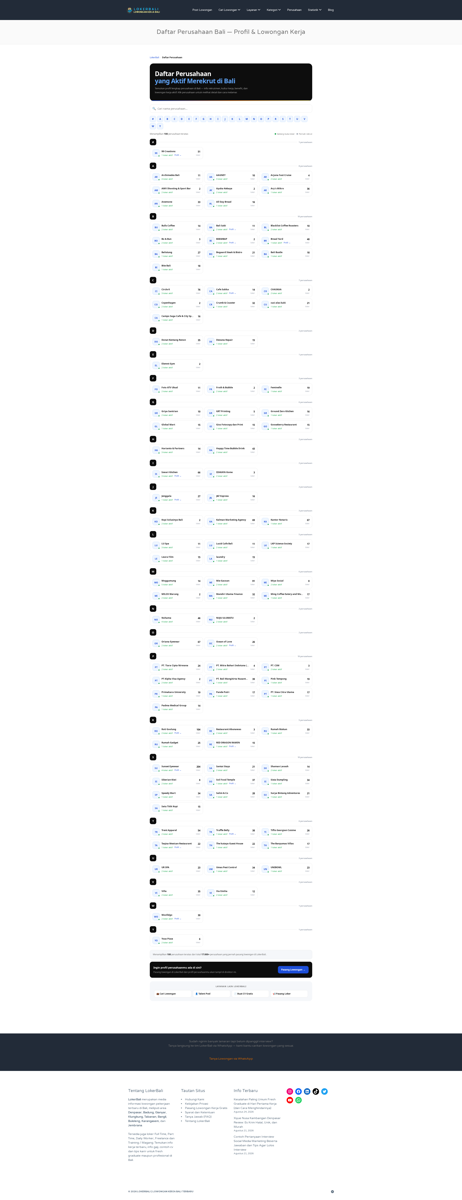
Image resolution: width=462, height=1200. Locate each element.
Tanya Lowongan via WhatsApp (231, 1058)
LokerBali (154, 57)
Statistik (313, 10)
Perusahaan (294, 10)
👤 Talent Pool (202, 993)
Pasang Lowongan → (293, 969)
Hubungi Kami (194, 1099)
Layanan (252, 10)
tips (136, 1151)
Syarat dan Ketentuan (200, 1112)
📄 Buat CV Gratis (243, 993)
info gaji (153, 1147)
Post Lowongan (202, 10)
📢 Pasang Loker (282, 993)
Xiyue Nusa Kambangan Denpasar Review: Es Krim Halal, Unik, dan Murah (257, 1122)
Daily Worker (145, 1138)
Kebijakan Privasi (196, 1104)
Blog (331, 10)
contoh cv (166, 1147)
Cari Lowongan (228, 10)
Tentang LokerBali (197, 1121)
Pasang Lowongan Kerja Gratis (206, 1108)
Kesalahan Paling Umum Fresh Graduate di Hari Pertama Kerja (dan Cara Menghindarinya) (255, 1104)
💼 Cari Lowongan (166, 993)
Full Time (160, 1134)
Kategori (272, 10)
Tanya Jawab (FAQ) (198, 1117)
